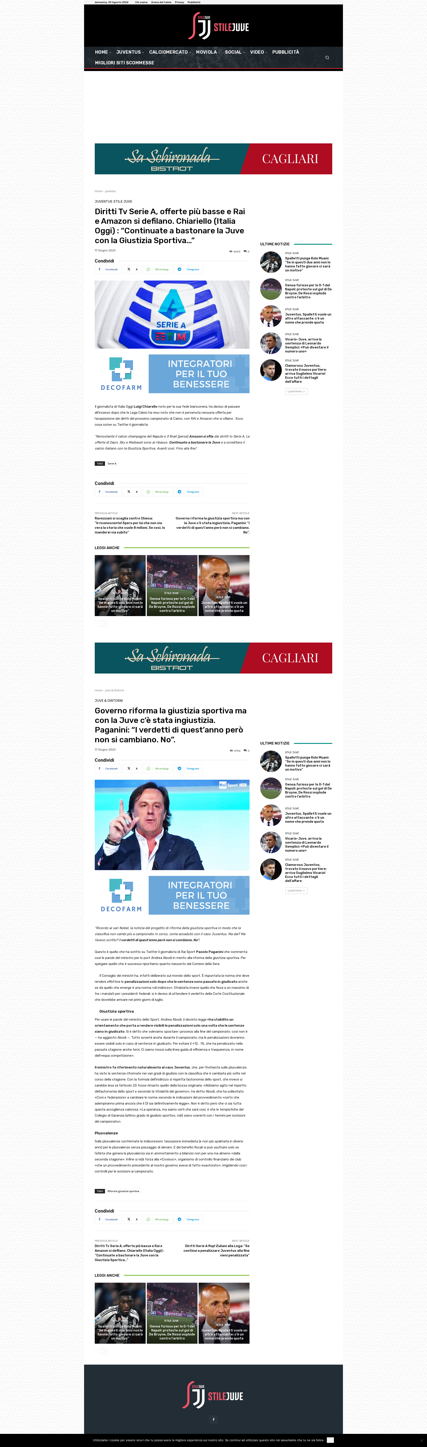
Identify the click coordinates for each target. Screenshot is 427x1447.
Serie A (112, 463)
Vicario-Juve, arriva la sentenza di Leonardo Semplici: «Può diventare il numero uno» (306, 345)
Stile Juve (122, 201)
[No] (421, 1440)
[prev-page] (97, 623)
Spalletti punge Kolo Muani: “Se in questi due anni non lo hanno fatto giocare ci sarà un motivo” (120, 605)
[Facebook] (213, 1419)
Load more (295, 391)
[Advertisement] (213, 104)
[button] (327, 57)
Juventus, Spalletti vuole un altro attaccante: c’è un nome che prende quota (224, 607)
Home (99, 191)
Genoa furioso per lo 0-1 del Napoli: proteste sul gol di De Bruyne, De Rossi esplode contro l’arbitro (172, 605)
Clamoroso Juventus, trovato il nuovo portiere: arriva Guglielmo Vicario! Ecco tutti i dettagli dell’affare (306, 374)
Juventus (110, 191)
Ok (330, 1440)
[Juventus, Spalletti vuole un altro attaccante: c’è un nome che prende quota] (224, 585)
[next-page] (104, 623)
